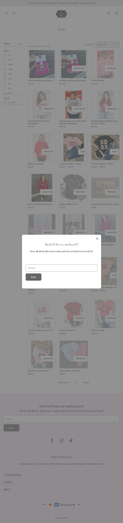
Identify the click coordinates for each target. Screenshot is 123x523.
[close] (97, 238)
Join (33, 277)
